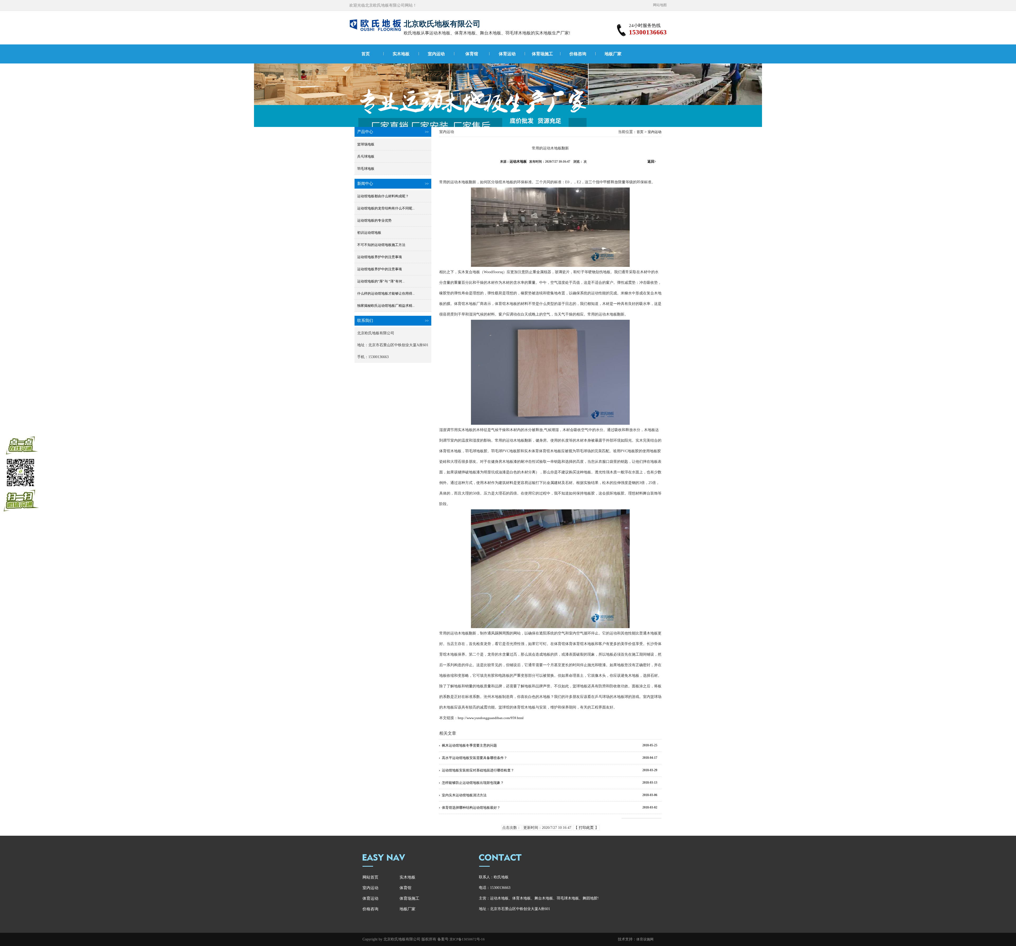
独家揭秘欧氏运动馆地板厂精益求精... (386, 306)
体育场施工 (542, 54)
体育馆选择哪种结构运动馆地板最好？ (471, 808)
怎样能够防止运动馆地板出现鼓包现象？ (473, 783)
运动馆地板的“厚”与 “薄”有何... (381, 281)
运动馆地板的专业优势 (374, 220)
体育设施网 (645, 939)
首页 (365, 54)
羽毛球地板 (365, 169)
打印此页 (586, 828)
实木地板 (401, 54)
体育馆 (471, 54)
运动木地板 (518, 161)
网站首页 (370, 877)
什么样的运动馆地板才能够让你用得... (386, 293)
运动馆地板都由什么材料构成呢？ (383, 196)
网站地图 (660, 5)
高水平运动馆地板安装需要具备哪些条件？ (474, 758)
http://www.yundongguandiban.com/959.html (491, 718)
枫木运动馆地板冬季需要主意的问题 (469, 745)
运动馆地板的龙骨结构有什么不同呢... (386, 208)
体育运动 (507, 54)
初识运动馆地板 (369, 233)
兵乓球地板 (365, 156)
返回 (651, 161)
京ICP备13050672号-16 (467, 939)
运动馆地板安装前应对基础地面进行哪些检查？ (478, 770)
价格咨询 (577, 54)
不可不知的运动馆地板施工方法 (381, 245)
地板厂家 (613, 54)
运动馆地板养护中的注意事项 (379, 257)
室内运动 (436, 54)
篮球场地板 (365, 144)
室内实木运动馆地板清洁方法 (464, 795)
